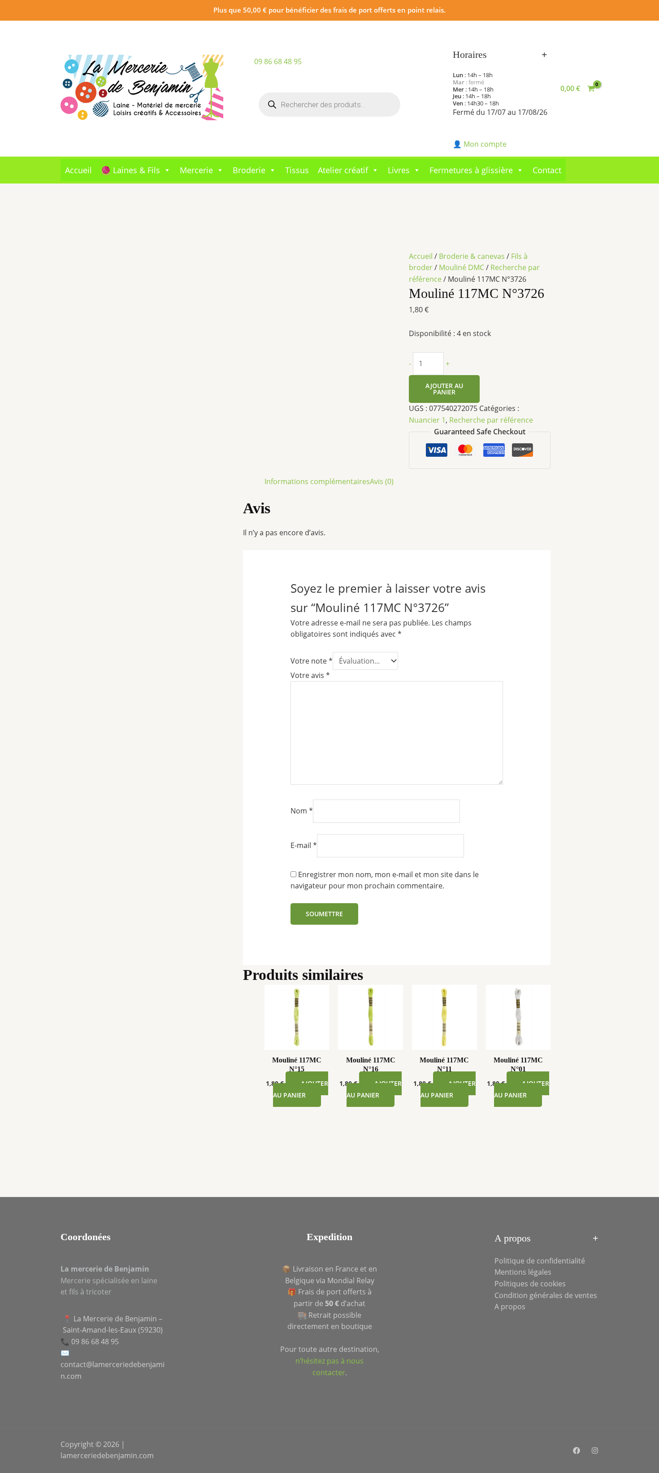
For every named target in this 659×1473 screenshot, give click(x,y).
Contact (547, 170)
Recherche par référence (491, 420)
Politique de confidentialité (539, 1261)
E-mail (303, 845)
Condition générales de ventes (545, 1295)
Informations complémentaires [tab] (317, 481)
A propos (509, 1306)
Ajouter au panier (444, 388)
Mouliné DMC (461, 267)
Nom (301, 811)
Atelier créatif (343, 170)
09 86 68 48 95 (278, 61)
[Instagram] (594, 1450)
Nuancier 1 (427, 420)
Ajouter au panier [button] (300, 1089)
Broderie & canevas (472, 256)
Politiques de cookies (530, 1284)
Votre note (311, 661)
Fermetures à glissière (471, 170)
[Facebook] (576, 1450)
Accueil (78, 170)
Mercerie (196, 170)
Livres (399, 170)
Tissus (297, 170)
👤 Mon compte (480, 144)
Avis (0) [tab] (382, 481)
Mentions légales (522, 1272)
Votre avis (310, 675)
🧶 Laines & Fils (130, 170)
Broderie (249, 170)
